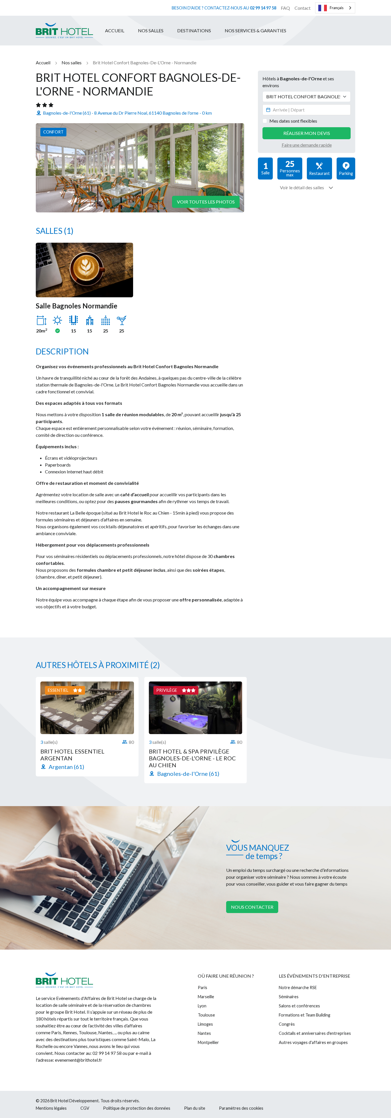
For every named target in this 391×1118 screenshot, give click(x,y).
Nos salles (150, 30)
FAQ (285, 8)
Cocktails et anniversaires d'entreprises (315, 1033)
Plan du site (194, 1108)
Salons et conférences (299, 1005)
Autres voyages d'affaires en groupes (313, 1042)
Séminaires (289, 996)
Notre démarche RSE (298, 987)
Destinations (194, 30)
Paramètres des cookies (241, 1108)
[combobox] (335, 7)
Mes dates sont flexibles (293, 120)
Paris (202, 987)
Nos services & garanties (255, 30)
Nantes (204, 1033)
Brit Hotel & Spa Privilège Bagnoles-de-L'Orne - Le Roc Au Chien (192, 758)
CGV (84, 1108)
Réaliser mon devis (306, 133)
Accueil (114, 30)
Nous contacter (252, 907)
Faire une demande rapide (307, 145)
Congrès (287, 1024)
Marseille (206, 996)
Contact (303, 8)
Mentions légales (51, 1108)
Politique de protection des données (136, 1108)
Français (336, 7)
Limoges (205, 1024)
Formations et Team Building (304, 1015)
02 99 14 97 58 (263, 7)
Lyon (202, 1005)
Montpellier (208, 1042)
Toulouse (206, 1015)
